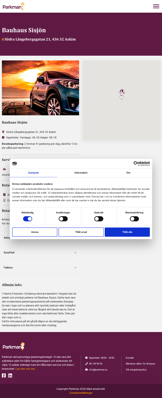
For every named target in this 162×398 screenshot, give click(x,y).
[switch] (63, 218)
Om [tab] (128, 172)
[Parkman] (13, 6)
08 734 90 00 (95, 363)
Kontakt (130, 357)
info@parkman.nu (97, 369)
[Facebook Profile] (4, 375)
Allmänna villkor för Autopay (140, 363)
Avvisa (34, 232)
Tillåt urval (81, 232)
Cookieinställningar (81, 392)
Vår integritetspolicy (136, 369)
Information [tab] (81, 172)
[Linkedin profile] (10, 375)
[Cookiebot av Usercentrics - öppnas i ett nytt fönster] (136, 163)
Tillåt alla (127, 232)
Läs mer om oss (25, 368)
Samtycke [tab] (33, 172)
